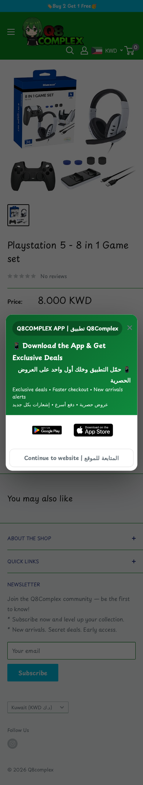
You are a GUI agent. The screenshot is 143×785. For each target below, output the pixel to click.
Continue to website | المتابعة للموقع (71, 457)
